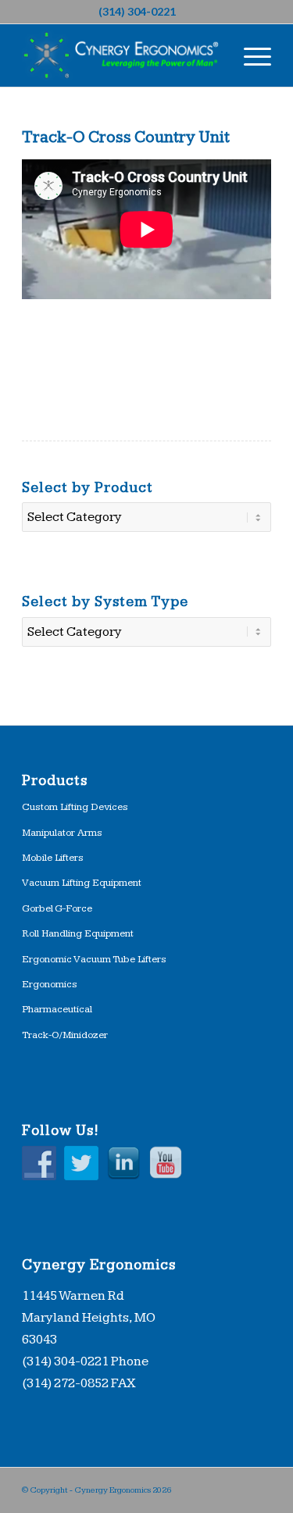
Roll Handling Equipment (78, 933)
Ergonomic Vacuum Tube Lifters (94, 959)
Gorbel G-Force (57, 908)
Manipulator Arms (62, 832)
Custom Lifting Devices (75, 807)
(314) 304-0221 (137, 11)
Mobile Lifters (53, 857)
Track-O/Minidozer (65, 1035)
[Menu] (249, 55)
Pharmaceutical (57, 1009)
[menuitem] (249, 55)
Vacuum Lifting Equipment (81, 882)
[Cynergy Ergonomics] (121, 55)
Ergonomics (49, 984)
